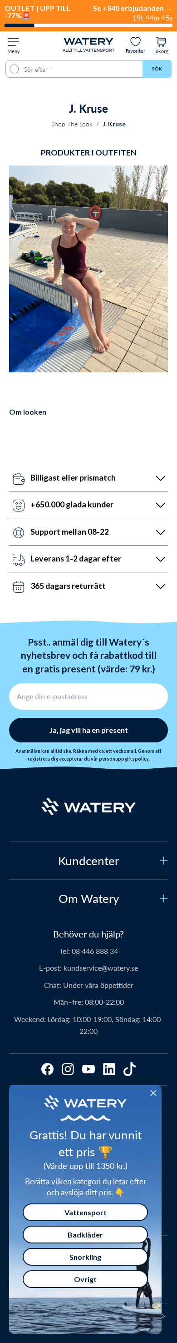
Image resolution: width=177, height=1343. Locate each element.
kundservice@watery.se (101, 967)
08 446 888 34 (95, 951)
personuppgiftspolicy (123, 759)
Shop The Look (72, 124)
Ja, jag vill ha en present (88, 730)
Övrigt (85, 1279)
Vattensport (85, 1212)
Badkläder (85, 1234)
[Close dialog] (153, 1093)
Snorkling (85, 1257)
